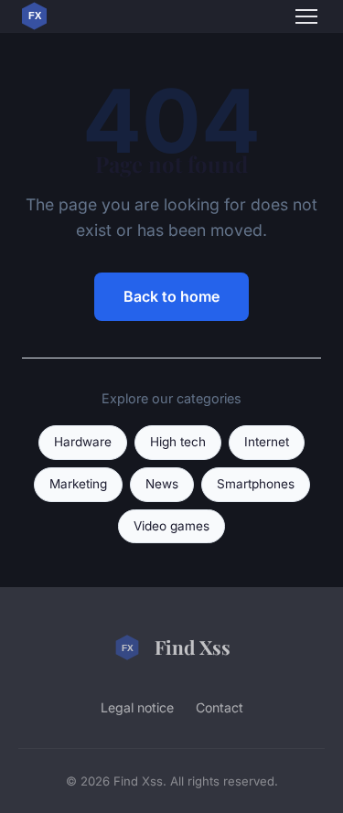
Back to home (171, 296)
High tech (178, 441)
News (161, 483)
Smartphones (256, 483)
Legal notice (137, 707)
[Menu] (306, 16)
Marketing (78, 483)
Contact (219, 707)
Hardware (83, 441)
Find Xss (192, 646)
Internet (266, 441)
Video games (171, 526)
